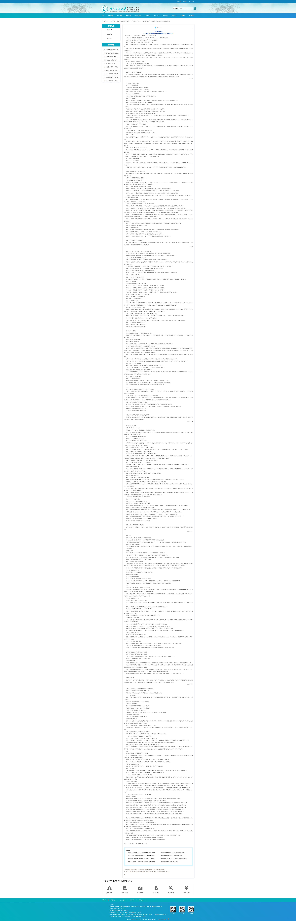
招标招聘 (191, 15)
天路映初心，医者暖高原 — (111, 60)
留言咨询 (141, 900)
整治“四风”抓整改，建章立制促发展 (169, 861)
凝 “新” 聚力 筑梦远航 (109, 63)
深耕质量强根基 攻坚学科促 (111, 49)
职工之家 (109, 34)
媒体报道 (182, 15)
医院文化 (156, 15)
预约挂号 (132, 900)
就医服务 (119, 15)
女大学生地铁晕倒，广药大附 (111, 73)
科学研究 (147, 15)
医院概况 (110, 15)
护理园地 (165, 15)
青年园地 (109, 38)
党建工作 (109, 29)
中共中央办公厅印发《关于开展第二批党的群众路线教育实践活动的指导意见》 (174, 858)
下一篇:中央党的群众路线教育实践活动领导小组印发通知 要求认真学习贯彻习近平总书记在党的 (147, 873)
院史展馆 (191, 1)
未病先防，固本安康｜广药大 (111, 70)
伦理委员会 (138, 15)
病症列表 (122, 900)
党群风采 (174, 15)
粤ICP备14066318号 (162, 919)
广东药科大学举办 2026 (110, 56)
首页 (103, 15)
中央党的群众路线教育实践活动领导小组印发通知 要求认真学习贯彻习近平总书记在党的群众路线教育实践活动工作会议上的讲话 (141, 855)
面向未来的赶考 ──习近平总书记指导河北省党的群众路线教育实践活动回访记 (141, 861)
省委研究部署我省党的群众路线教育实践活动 (171, 855)
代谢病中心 (185, 1)
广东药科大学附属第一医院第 (111, 67)
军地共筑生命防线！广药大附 (111, 77)
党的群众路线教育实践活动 (123, 21)
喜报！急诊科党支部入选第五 (111, 53)
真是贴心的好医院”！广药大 (111, 80)
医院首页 (106, 21)
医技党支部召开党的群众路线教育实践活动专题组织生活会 (174, 853)
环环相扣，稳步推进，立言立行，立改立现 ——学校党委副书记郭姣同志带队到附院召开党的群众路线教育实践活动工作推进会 (141, 858)
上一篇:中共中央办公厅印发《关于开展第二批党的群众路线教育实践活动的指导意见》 (144, 869)
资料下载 (179, 1)
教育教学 (128, 15)
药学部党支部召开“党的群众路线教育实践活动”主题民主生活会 (141, 853)
